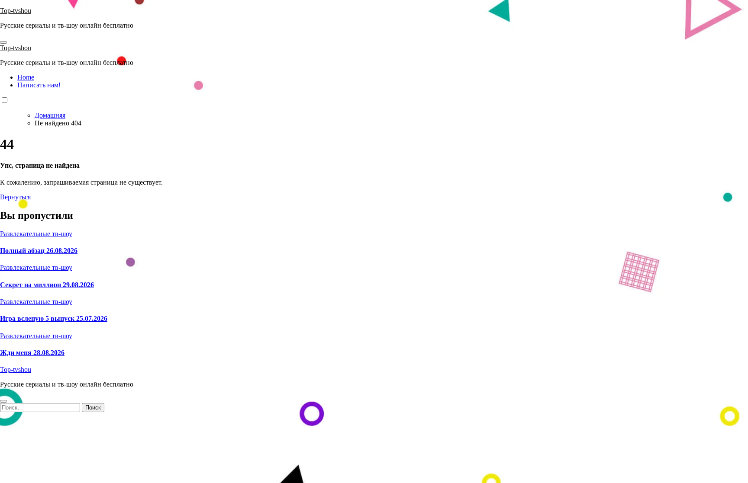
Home (25, 77)
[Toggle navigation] (3, 42)
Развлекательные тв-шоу (36, 233)
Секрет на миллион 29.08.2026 (47, 284)
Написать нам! (39, 85)
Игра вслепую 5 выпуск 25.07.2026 (53, 318)
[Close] (3, 401)
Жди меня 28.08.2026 (32, 352)
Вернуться (15, 197)
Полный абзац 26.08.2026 (38, 250)
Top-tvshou (15, 10)
